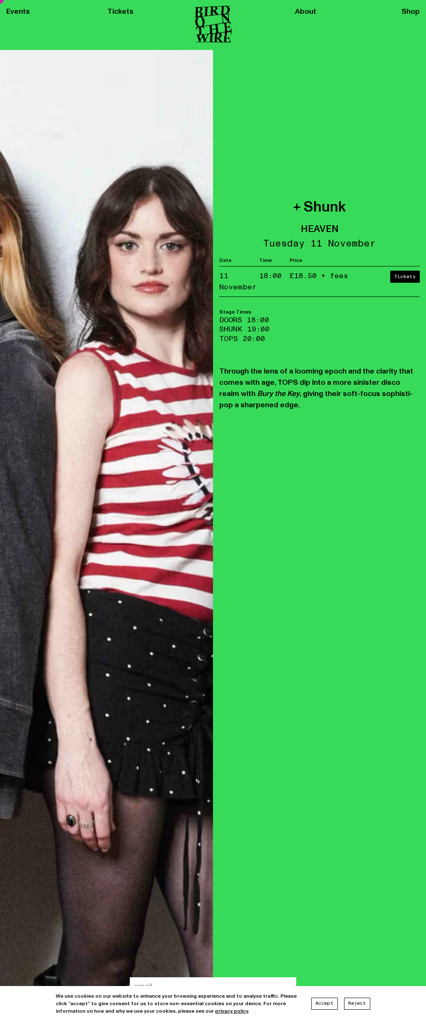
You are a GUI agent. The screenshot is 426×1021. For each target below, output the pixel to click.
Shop (410, 11)
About (305, 11)
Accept (324, 1003)
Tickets (120, 11)
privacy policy (231, 1011)
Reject (357, 1003)
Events (18, 11)
